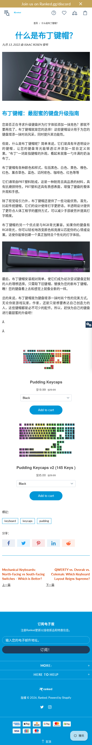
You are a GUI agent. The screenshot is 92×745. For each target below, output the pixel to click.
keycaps (28, 521)
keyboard (10, 521)
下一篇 (50, 585)
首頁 (36, 23)
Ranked (17, 13)
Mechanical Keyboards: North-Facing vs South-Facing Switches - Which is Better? (23, 574)
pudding (44, 521)
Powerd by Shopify (59, 697)
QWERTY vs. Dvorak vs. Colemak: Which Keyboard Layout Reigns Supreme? (70, 574)
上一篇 (6, 585)
